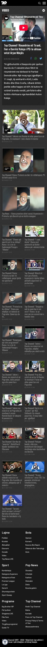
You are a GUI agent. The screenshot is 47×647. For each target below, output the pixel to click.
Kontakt (28, 614)
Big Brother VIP (8, 607)
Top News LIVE (7, 559)
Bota (28, 532)
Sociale (5, 552)
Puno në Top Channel (33, 617)
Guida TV (5, 628)
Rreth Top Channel (32, 607)
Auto (27, 552)
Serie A (5, 588)
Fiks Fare (5, 617)
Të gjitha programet (10, 624)
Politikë (5, 538)
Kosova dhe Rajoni (32, 545)
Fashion (28, 578)
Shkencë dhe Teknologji (34, 549)
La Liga (4, 585)
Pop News (31, 565)
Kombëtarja (6, 571)
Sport (5, 565)
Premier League (8, 581)
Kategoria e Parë (8, 578)
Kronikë (5, 542)
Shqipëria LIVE (7, 614)
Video (5, 10)
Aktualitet (6, 545)
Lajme (6, 532)
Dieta (27, 585)
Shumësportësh (8, 592)
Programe (8, 601)
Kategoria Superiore (10, 574)
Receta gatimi (30, 588)
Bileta (27, 610)
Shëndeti (29, 581)
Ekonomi (5, 549)
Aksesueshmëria (32, 627)
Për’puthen (6, 610)
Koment (28, 542)
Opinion (28, 538)
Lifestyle (28, 574)
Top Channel (33, 601)
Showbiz (28, 571)
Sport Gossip (7, 595)
